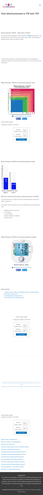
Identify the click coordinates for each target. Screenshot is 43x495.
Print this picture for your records (22, 116)
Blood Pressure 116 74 (12, 382)
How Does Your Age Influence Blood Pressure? (13, 454)
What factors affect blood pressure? (10, 449)
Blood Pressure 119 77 (10, 386)
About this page (36, 489)
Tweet (25, 118)
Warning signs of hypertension (9, 439)
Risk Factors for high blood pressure (10, 469)
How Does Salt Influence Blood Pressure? (12, 459)
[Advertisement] (21, 24)
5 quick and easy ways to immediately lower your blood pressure (21, 292)
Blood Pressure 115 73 (19, 382)
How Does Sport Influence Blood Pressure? (12, 456)
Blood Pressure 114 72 (27, 382)
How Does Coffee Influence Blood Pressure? (13, 461)
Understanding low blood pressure (13, 295)
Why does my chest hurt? (11, 294)
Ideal (29, 35)
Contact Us (28, 489)
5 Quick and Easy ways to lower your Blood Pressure (15, 447)
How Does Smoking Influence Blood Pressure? (13, 452)
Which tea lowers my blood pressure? (14, 297)
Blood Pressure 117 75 (5, 382)
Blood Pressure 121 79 (24, 386)
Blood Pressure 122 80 (31, 386)
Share (19, 118)
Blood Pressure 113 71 (34, 382)
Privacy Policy (21, 491)
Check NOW (21, 139)
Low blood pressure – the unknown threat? (12, 466)
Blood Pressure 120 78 (17, 386)
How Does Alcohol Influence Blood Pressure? (13, 464)
